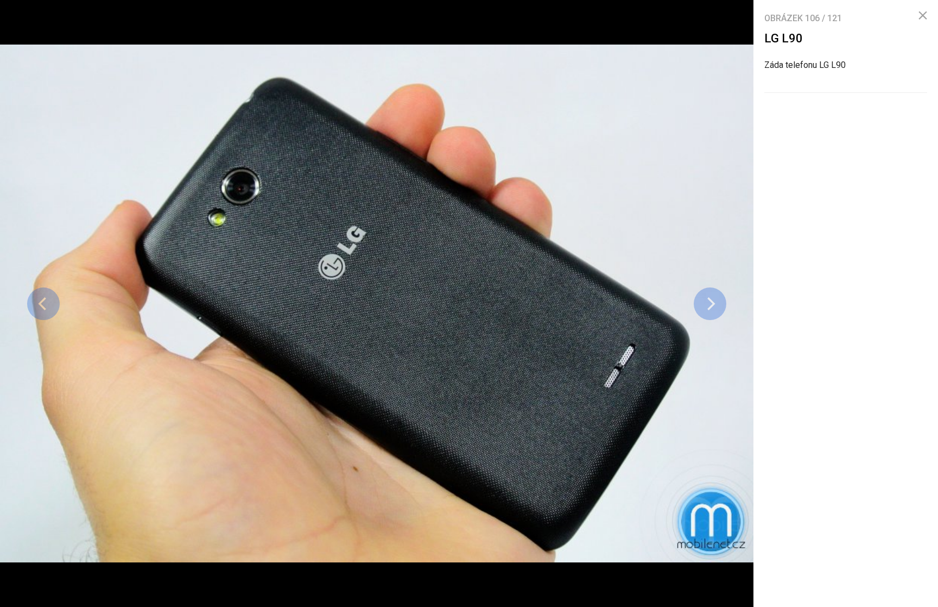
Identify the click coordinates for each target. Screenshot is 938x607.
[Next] (710, 303)
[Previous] (43, 303)
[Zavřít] (923, 15)
